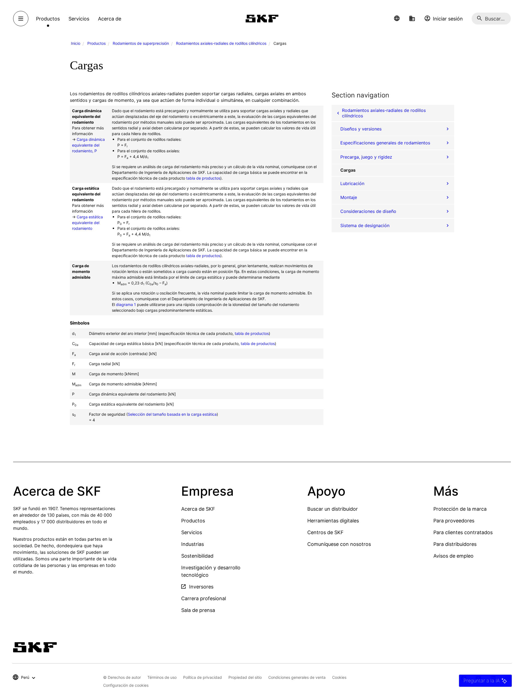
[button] (397, 18)
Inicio (75, 43)
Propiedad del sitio (245, 677)
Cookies (339, 677)
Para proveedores (453, 520)
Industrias (192, 544)
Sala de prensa (198, 610)
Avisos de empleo (453, 556)
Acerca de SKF (198, 509)
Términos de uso (162, 677)
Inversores (200, 587)
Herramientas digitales (333, 520)
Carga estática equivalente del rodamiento (87, 223)
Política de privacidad (202, 677)
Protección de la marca (460, 509)
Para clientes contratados (463, 532)
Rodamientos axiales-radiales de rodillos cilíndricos (221, 43)
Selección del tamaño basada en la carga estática (172, 414)
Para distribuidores (455, 544)
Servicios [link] (79, 19)
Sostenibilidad (197, 556)
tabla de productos (203, 178)
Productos (96, 43)
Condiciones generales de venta (297, 677)
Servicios (191, 532)
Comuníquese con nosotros (339, 544)
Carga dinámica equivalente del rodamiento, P (88, 145)
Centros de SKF (325, 532)
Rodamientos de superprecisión (141, 43)
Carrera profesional (203, 598)
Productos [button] (48, 19)
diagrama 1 (126, 304)
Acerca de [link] (109, 19)
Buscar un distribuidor (332, 509)
